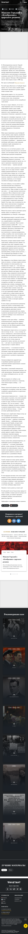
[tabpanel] (14, 561)
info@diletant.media (5, 913)
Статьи (9, 619)
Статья (4, 9)
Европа (14, 619)
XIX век (18, 824)
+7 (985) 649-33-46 (16, 931)
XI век (18, 707)
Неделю (4, 869)
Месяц (10, 869)
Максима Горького (19, 82)
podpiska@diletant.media (6, 910)
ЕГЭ (14, 795)
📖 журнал (3, 903)
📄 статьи (3, 899)
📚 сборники (4, 897)
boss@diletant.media (10, 931)
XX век (18, 619)
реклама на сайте (18, 901)
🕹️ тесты (3, 901)
